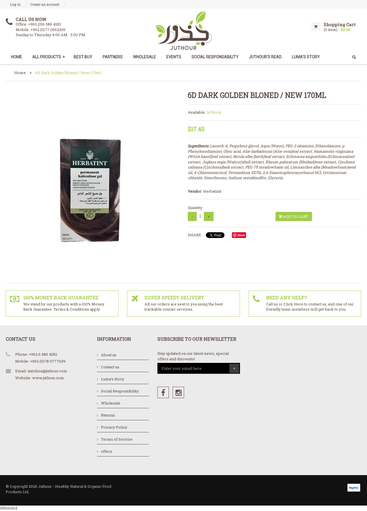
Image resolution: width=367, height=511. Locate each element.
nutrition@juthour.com (47, 370)
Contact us (110, 366)
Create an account (44, 4)
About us (108, 354)
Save (241, 235)
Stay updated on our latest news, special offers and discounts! (193, 356)
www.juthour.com (48, 377)
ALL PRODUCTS (48, 57)
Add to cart (295, 216)
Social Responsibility (120, 391)
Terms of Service (116, 439)
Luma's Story (112, 379)
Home (16, 57)
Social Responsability (215, 57)
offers (106, 451)
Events (173, 57)
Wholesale (144, 57)
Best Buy (83, 57)
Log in (15, 4)
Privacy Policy (114, 427)
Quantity (195, 207)
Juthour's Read (265, 57)
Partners (113, 57)
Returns (108, 415)
